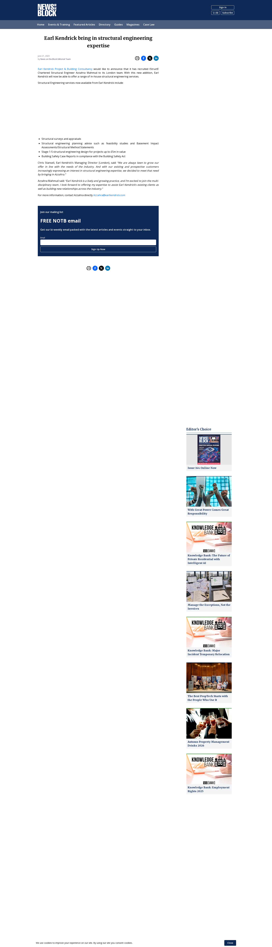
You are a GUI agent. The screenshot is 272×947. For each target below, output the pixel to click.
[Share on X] (149, 58)
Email (42, 237)
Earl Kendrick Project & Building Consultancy (65, 69)
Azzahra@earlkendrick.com (109, 195)
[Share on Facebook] (143, 58)
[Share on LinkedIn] (156, 58)
